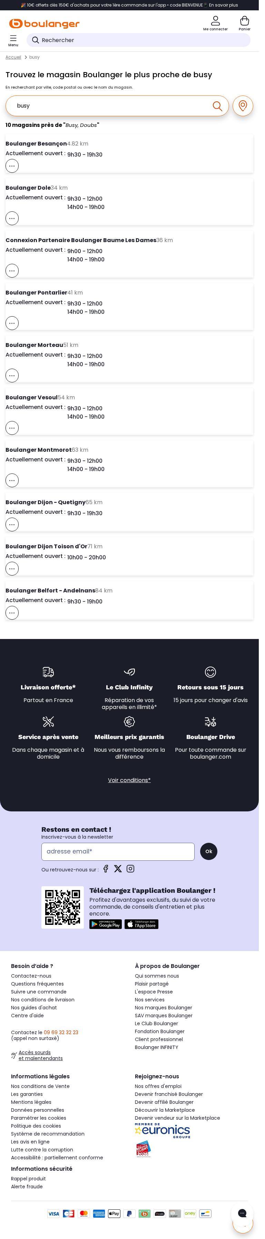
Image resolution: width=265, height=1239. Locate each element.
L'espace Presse (154, 991)
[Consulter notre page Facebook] (105, 871)
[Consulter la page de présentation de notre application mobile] (105, 924)
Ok (208, 851)
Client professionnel (159, 1039)
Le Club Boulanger (156, 1023)
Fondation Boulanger (160, 1031)
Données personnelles (37, 1110)
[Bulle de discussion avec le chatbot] (242, 1214)
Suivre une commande (39, 991)
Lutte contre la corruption (42, 1149)
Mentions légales (31, 1102)
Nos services (150, 999)
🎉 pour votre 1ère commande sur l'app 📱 (129, 5)
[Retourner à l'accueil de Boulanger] (44, 24)
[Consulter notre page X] (118, 871)
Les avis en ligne (30, 1141)
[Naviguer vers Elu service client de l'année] (191, 1149)
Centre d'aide (27, 1015)
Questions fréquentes (37, 983)
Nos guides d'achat (34, 1007)
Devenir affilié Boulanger (164, 1102)
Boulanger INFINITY (156, 1047)
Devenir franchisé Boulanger (169, 1094)
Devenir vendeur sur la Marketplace (177, 1118)
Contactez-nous (31, 975)
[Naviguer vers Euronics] (191, 1130)
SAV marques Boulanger (164, 1015)
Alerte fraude (27, 1186)
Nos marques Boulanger (163, 1007)
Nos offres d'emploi (158, 1086)
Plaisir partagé (152, 983)
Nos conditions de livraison (43, 999)
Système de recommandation (48, 1133)
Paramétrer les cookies (38, 1118)
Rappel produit (28, 1178)
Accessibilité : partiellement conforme (57, 1157)
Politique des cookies (36, 1125)
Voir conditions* (129, 780)
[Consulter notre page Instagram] (130, 871)
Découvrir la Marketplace (165, 1110)
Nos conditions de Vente (40, 1086)
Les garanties (27, 1094)
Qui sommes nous (157, 975)
